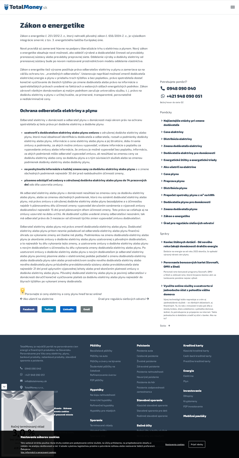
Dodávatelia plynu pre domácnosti (187, 202)
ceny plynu (71, 293)
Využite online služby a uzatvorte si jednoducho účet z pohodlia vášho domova (188, 290)
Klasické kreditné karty (196, 350)
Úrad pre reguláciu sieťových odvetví (122, 298)
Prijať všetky (197, 444)
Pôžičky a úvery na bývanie (105, 361)
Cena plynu (171, 174)
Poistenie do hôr (146, 382)
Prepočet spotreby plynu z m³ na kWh (189, 195)
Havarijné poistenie (148, 376)
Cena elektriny (174, 131)
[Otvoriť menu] (233, 7)
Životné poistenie (146, 361)
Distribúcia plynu (175, 188)
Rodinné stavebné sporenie (152, 415)
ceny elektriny (52, 293)
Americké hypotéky (101, 400)
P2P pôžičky (96, 380)
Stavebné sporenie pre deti (152, 410)
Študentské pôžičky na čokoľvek (102, 368)
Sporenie (96, 420)
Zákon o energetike (177, 216)
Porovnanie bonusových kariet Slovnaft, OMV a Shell (191, 264)
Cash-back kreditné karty (197, 355)
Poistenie (143, 345)
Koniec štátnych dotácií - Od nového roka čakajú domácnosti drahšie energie (191, 244)
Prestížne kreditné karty (196, 361)
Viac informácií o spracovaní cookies (38, 452)
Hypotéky (97, 389)
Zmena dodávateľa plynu (180, 209)
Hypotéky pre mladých (102, 410)
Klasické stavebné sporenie (152, 405)
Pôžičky (95, 345)
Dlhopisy (188, 395)
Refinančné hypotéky (102, 405)
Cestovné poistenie (147, 355)
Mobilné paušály (194, 415)
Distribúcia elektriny (178, 138)
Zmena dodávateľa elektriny (183, 145)
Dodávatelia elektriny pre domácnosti (189, 152)
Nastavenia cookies (59, 411)
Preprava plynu (174, 181)
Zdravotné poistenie (148, 366)
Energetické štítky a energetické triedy (190, 159)
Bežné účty (144, 425)
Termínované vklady (101, 425)
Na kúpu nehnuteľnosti (102, 394)
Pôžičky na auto (99, 355)
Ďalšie (163, 325)
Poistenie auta (145, 350)
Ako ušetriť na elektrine (38, 298)
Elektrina (188, 375)
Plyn (185, 381)
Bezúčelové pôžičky (101, 350)
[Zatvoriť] (4, 386)
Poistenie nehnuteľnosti (150, 371)
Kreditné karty (193, 345)
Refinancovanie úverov (103, 374)
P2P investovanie (193, 406)
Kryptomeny (190, 401)
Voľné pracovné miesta (61, 414)
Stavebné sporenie (149, 400)
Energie (188, 370)
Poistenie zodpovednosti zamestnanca (150, 389)
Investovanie (192, 390)
